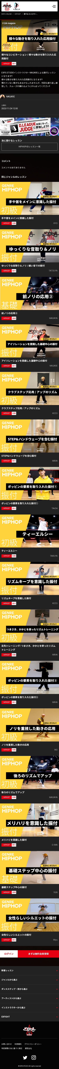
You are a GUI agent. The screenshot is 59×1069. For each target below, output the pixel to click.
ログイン (8, 954)
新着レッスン (7, 970)
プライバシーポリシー (33, 1044)
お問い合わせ (6, 1044)
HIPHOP (18, 14)
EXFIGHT (5, 1017)
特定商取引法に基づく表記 (11, 1048)
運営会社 (28, 1048)
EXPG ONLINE (6, 14)
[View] (54, 25)
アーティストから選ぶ (11, 998)
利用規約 (18, 1044)
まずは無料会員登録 (38, 954)
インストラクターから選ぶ (13, 1007)
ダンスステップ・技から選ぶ (14, 989)
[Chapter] (47, 25)
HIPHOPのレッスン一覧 (29, 146)
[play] (30, 35)
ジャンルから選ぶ (9, 980)
